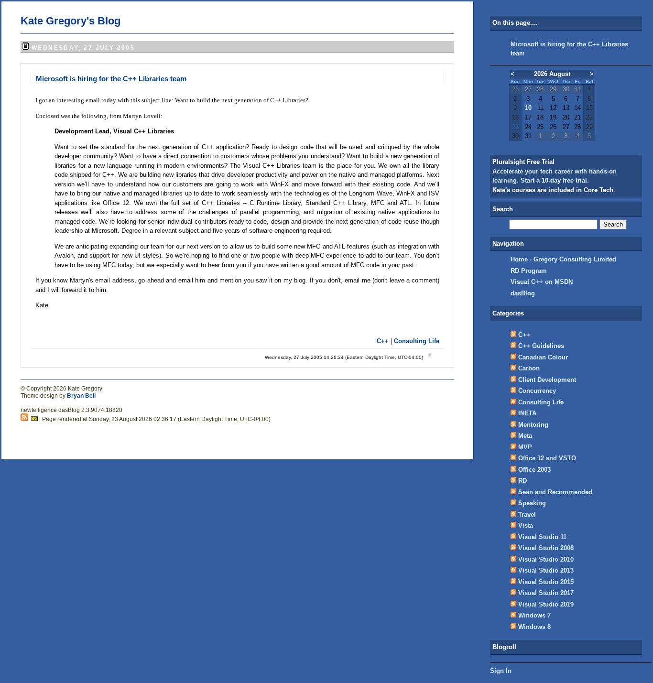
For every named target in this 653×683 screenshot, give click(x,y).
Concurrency (537, 390)
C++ (383, 341)
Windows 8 (534, 626)
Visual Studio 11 (542, 537)
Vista (525, 525)
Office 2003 (534, 469)
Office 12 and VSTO (547, 458)
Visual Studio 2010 (546, 559)
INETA (527, 413)
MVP (525, 447)
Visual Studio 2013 (546, 570)
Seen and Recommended (555, 492)
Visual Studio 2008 (546, 548)
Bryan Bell (81, 395)
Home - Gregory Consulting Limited (563, 259)
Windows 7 (534, 615)
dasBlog (523, 293)
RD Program (529, 270)
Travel (527, 514)
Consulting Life (416, 341)
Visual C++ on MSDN (542, 281)
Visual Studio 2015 (546, 581)
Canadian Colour (543, 357)
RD (522, 480)
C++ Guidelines (541, 345)
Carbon (529, 368)
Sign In (501, 670)
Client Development (547, 379)
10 (528, 107)
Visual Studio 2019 (546, 604)
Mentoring (533, 424)
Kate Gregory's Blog (70, 21)
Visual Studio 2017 (546, 592)
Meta (525, 435)
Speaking (532, 503)
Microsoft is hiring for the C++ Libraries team (111, 79)
